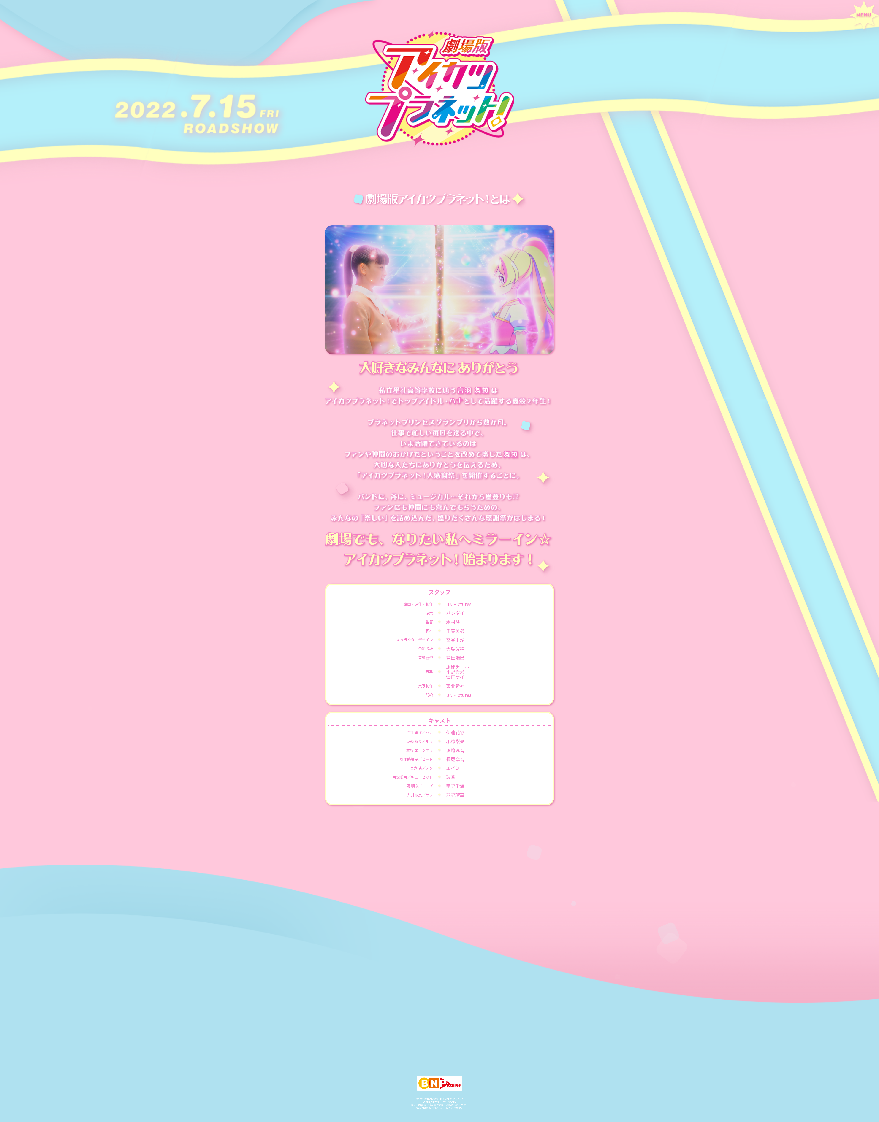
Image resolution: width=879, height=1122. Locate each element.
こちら (452, 1108)
